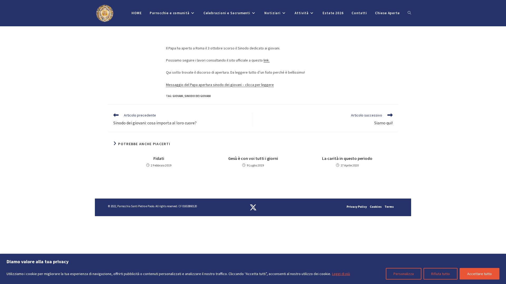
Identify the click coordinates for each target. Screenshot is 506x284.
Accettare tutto (479, 273)
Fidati (158, 158)
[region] (253, 269)
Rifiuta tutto (440, 273)
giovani (178, 96)
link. (267, 60)
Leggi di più (341, 273)
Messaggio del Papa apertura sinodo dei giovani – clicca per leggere (220, 84)
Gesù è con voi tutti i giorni (253, 158)
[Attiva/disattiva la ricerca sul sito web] (409, 13)
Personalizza (403, 273)
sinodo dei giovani (197, 96)
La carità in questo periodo (347, 158)
